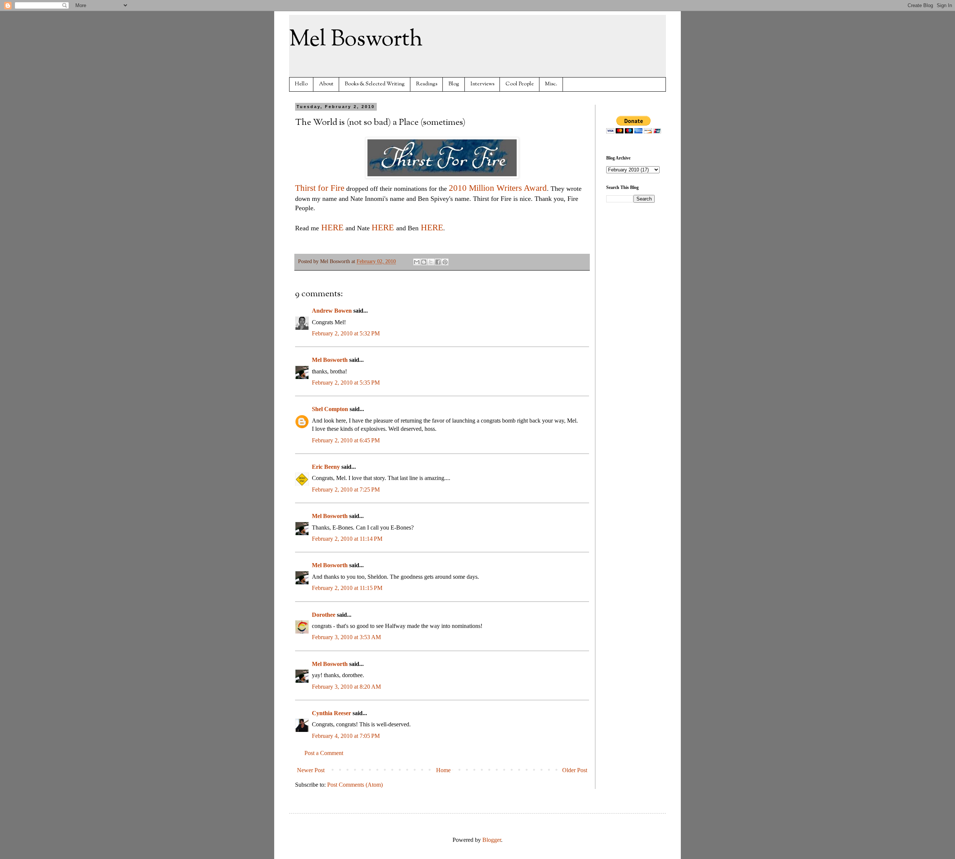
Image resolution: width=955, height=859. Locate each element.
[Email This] (416, 262)
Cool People (519, 84)
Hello (301, 84)
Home (443, 770)
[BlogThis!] (424, 262)
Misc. (551, 84)
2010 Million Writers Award (498, 188)
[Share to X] (431, 262)
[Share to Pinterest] (445, 262)
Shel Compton (330, 409)
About (326, 84)
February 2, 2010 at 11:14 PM (347, 539)
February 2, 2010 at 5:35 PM (346, 382)
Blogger (491, 840)
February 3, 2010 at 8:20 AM (346, 686)
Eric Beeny (326, 467)
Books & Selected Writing (375, 84)
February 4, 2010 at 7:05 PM (346, 736)
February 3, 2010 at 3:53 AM (346, 637)
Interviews (482, 84)
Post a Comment (323, 753)
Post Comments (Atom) (355, 784)
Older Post (574, 770)
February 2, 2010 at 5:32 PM (346, 333)
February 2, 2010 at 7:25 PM (346, 489)
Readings (426, 84)
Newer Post (311, 770)
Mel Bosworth (356, 39)
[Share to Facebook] (438, 262)
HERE (331, 227)
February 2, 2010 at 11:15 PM (347, 588)
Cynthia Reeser (331, 713)
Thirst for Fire (319, 188)
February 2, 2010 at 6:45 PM (346, 440)
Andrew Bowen (332, 310)
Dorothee (323, 615)
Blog (453, 84)
